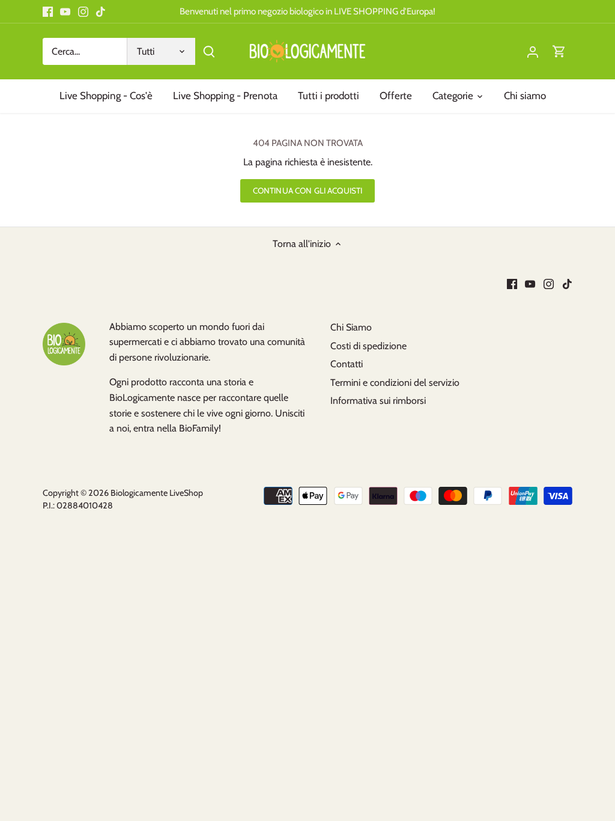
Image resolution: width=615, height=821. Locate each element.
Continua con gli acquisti (307, 190)
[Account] (533, 51)
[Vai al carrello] (559, 51)
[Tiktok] (100, 11)
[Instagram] (83, 11)
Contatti (346, 364)
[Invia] (209, 51)
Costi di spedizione (368, 346)
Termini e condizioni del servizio (394, 382)
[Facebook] (48, 11)
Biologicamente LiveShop (157, 492)
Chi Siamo (351, 327)
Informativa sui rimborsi (378, 400)
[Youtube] (65, 11)
